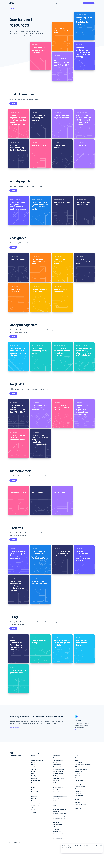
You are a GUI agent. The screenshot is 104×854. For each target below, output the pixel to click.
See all (13, 103)
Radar (33, 801)
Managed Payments (37, 792)
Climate (33, 769)
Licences (77, 773)
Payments (34, 796)
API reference (57, 827)
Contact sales (88, 3)
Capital (33, 764)
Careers (77, 789)
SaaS (54, 782)
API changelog (57, 831)
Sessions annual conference (83, 764)
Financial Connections (37, 780)
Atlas (32, 758)
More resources (80, 730)
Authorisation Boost (37, 760)
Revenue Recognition (37, 803)
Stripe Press (78, 793)
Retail (54, 805)
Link (32, 789)
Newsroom (78, 791)
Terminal (33, 810)
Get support (78, 802)
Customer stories (80, 758)
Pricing (55, 3)
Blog (76, 760)
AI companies (57, 785)
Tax (32, 807)
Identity (33, 782)
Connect (33, 771)
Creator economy (58, 787)
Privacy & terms (79, 767)
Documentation (57, 824)
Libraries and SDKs (58, 833)
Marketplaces (57, 776)
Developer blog (57, 838)
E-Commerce (57, 764)
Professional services (59, 801)
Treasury (33, 812)
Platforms (56, 780)
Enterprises (56, 755)
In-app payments (58, 773)
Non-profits (56, 798)
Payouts (33, 798)
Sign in (78, 3)
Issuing (33, 787)
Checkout (34, 767)
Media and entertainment (60, 796)
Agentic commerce (58, 760)
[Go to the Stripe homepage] (11, 753)
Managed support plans (81, 804)
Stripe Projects (57, 836)
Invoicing (33, 785)
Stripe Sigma (35, 805)
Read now (79, 37)
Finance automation (58, 769)
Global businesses (58, 771)
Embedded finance (58, 767)
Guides (11, 8)
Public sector (57, 803)
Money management (59, 778)
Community (78, 762)
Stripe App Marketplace (60, 813)
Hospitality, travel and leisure (61, 792)
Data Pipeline (35, 776)
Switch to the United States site (71, 850)
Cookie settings (79, 778)
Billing (33, 762)
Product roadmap (80, 786)
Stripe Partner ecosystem (60, 816)
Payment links (35, 794)
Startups (55, 758)
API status (56, 829)
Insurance (56, 794)
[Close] (101, 846)
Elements (34, 778)
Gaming (55, 789)
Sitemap (77, 775)
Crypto (33, 773)
